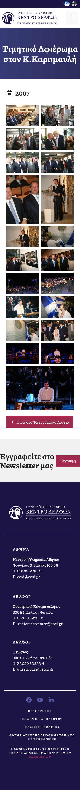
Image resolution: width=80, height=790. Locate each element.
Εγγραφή (68, 460)
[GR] (67, 5)
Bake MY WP (40, 756)
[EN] (74, 5)
